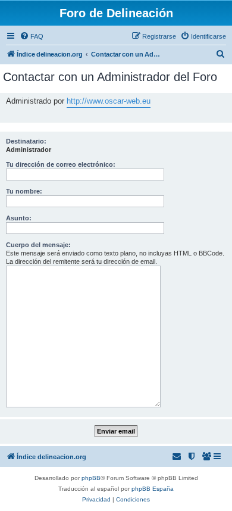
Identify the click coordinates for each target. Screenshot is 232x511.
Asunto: (19, 218)
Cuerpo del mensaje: (38, 244)
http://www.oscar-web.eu (109, 100)
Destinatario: (26, 141)
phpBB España (152, 488)
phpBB (91, 478)
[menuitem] (31, 36)
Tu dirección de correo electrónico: (60, 164)
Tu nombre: (24, 191)
